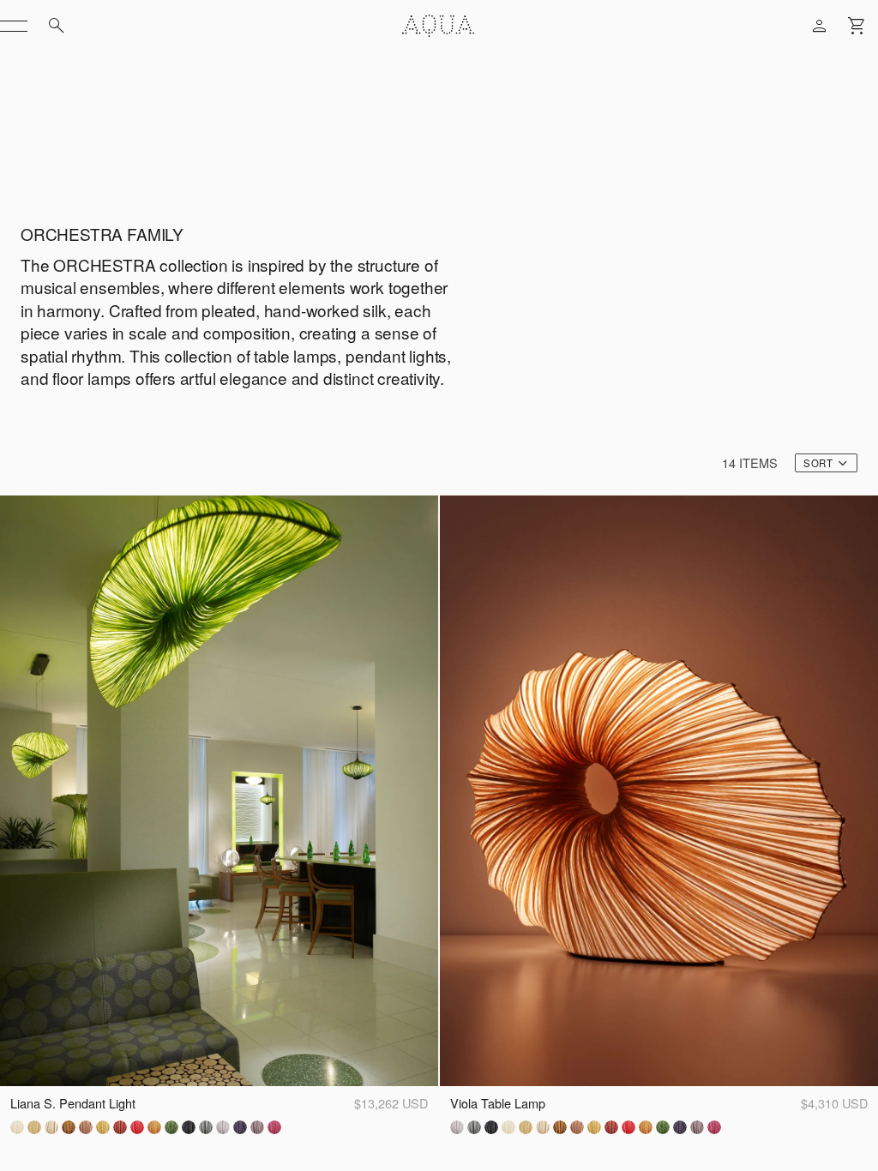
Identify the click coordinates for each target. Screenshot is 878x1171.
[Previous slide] (22, 791)
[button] (826, 463)
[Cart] (857, 26)
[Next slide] (416, 791)
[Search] (56, 26)
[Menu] (13, 25)
